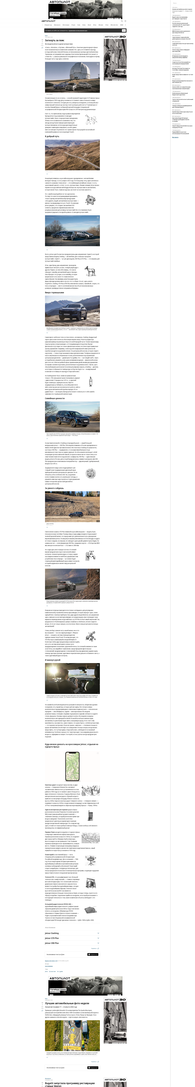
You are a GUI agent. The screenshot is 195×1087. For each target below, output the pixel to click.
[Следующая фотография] (98, 154)
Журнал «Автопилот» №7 (51, 961)
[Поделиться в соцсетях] (42, 47)
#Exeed (89, 25)
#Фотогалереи (66, 25)
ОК (124, 30)
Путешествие (52, 971)
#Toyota (73, 25)
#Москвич (101, 25)
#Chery (94, 25)
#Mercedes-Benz (114, 25)
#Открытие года (48, 25)
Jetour (46, 35)
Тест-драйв (60, 971)
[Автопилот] (48, 21)
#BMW (121, 25)
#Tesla (106, 25)
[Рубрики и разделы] (125, 21)
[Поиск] (122, 21)
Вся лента (175, 137)
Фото (46, 998)
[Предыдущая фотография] (46, 154)
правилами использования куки (78, 30)
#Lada (78, 25)
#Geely (83, 25)
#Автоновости (57, 25)
